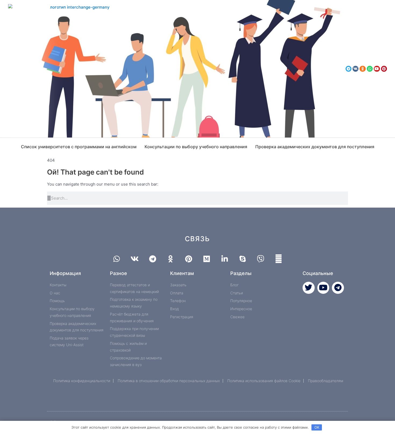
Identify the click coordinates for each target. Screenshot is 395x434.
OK (316, 427)
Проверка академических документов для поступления (314, 146)
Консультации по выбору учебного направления (196, 146)
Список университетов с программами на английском (79, 146)
